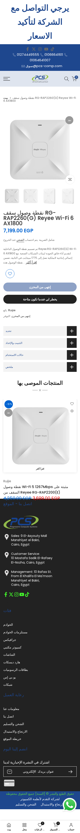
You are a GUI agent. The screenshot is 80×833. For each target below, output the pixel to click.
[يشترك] (68, 771)
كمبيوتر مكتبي (12, 647)
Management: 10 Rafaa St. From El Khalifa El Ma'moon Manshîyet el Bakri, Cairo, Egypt (31, 578)
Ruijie (11, 310)
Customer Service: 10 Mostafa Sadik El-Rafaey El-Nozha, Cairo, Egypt (31, 558)
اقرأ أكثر (31, 262)
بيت (5, 97)
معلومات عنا (11, 709)
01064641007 (40, 60)
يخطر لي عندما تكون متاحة (40, 299)
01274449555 (28, 54)
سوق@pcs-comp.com (44, 66)
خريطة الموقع (12, 739)
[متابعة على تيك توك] (52, 49)
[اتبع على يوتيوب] (46, 49)
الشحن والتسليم (13, 724)
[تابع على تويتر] (34, 49)
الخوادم (8, 625)
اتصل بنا (8, 716)
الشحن (20, 240)
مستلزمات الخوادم (15, 632)
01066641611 (53, 54)
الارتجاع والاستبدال (15, 731)
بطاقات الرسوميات (15, 670)
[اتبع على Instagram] (40, 49)
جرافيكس (9, 640)
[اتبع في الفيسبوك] (28, 49)
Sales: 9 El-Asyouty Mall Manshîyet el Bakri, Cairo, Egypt (29, 540)
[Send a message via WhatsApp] (70, 805)
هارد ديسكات (11, 662)
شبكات (7, 685)
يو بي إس (9, 677)
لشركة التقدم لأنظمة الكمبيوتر (40, 799)
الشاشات (9, 655)
